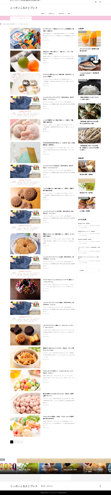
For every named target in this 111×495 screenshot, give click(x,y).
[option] (11, 466)
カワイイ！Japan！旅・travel (21, 18)
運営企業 (43, 486)
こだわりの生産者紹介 (82, 227)
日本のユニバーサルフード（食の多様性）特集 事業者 (89, 225)
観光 (69, 13)
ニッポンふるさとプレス (24, 7)
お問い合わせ (49, 486)
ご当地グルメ (51, 13)
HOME (42, 13)
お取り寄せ (61, 13)
